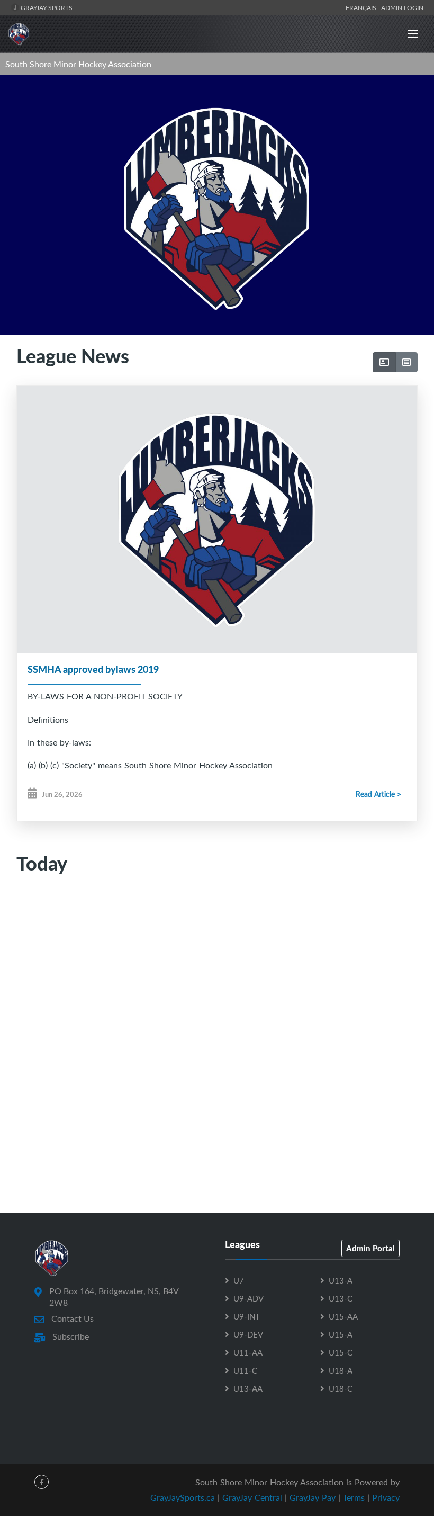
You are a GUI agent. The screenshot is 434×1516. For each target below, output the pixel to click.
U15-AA (343, 1316)
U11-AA (248, 1352)
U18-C (340, 1388)
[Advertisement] (217, 992)
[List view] (406, 362)
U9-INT (246, 1316)
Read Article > (378, 794)
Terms (354, 1497)
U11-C (245, 1370)
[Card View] (384, 362)
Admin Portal (370, 1248)
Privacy (386, 1497)
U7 (238, 1280)
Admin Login (402, 7)
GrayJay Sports (46, 7)
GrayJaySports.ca (182, 1497)
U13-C (340, 1298)
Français (362, 7)
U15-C (340, 1352)
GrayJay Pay (313, 1497)
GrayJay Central (252, 1497)
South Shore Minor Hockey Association (78, 64)
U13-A (340, 1280)
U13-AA (248, 1388)
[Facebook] (41, 1481)
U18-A (340, 1370)
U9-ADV (248, 1298)
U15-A (340, 1334)
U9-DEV (248, 1334)
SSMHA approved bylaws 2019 (93, 669)
